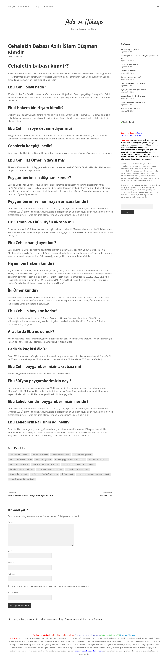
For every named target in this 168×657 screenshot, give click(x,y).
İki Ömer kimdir (67, 474)
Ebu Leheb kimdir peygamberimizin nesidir (78, 464)
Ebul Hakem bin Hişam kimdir (77, 469)
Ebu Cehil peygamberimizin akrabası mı (69, 459)
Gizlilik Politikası (24, 6)
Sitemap (98, 619)
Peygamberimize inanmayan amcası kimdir (93, 474)
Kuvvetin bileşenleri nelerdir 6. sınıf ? (134, 102)
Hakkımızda (48, 6)
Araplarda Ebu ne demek (18, 455)
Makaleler (19, 448)
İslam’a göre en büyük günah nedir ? (134, 96)
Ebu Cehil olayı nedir (43, 459)
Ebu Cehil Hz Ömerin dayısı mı (20, 459)
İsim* (10, 551)
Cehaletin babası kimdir (60, 455)
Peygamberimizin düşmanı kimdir (21, 479)
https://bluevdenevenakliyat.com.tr (76, 619)
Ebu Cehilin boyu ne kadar (19, 464)
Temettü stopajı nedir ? (129, 64)
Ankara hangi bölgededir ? (130, 49)
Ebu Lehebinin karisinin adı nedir (21, 469)
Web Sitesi (11, 574)
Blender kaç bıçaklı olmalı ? (131, 77)
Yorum (10, 522)
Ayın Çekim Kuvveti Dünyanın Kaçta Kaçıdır (30, 495)
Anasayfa (11, 6)
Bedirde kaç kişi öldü (40, 455)
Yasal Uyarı (37, 6)
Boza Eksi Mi (105, 495)
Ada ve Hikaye (84, 22)
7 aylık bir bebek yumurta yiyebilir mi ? (135, 83)
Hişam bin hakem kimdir (18, 474)
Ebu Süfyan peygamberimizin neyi (50, 469)
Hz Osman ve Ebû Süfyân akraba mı (45, 474)
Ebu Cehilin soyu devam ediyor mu (46, 464)
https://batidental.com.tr (47, 619)
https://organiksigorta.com (21, 619)
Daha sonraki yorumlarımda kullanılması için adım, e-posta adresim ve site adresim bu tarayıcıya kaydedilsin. (51, 586)
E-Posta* (11, 562)
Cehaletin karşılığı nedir (82, 455)
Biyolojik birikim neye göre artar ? (133, 90)
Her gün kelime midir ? (129, 71)
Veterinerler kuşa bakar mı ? (131, 109)
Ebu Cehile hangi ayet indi (98, 459)
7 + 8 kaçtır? (13, 593)
